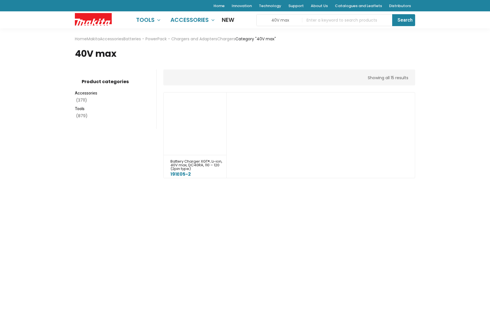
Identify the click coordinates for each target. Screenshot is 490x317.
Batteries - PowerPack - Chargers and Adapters (170, 39)
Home (81, 39)
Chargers (226, 39)
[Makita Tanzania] (93, 19)
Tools (80, 109)
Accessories (111, 39)
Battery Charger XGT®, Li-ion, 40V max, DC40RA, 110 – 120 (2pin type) (196, 165)
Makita (93, 39)
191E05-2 (180, 174)
